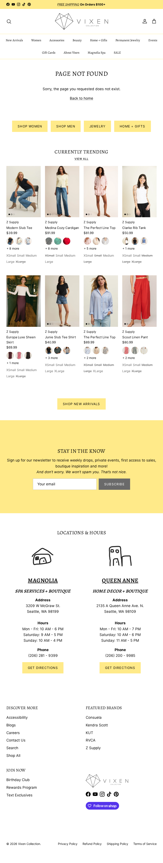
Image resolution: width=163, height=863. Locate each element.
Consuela (94, 717)
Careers (13, 733)
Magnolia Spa (96, 52)
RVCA (91, 740)
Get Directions (43, 668)
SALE (117, 52)
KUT (89, 733)
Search (12, 748)
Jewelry (97, 126)
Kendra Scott (97, 725)
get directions (120, 668)
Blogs (11, 725)
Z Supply (93, 748)
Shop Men (65, 126)
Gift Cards (48, 52)
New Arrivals (14, 40)
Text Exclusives (19, 795)
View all (81, 158)
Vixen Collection (29, 844)
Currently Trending (81, 152)
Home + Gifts (98, 40)
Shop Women (30, 126)
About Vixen (71, 52)
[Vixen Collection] (81, 21)
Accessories (56, 40)
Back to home (81, 98)
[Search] (8, 21)
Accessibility (17, 717)
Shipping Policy (117, 844)
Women (36, 40)
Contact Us (15, 740)
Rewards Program (21, 787)
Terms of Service (145, 844)
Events (152, 40)
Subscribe (114, 484)
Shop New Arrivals (81, 404)
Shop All (13, 755)
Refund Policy (92, 844)
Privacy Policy (67, 844)
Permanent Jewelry (127, 40)
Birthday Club (18, 780)
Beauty (77, 40)
